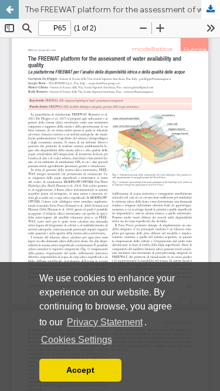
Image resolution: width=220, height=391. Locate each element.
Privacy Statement (105, 322)
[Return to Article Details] (9, 9)
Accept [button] (80, 370)
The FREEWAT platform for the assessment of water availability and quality (122, 9)
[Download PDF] (210, 9)
